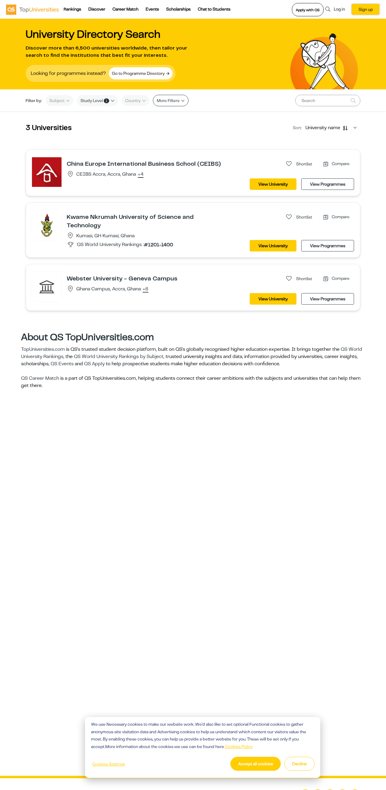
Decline (299, 763)
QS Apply (94, 364)
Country (133, 100)
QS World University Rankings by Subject (118, 356)
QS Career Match (40, 378)
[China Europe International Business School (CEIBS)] (47, 172)
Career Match (125, 9)
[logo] (32, 9)
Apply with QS (308, 10)
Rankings (72, 9)
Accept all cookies (255, 763)
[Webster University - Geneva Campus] (47, 286)
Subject (57, 100)
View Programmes (327, 184)
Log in (339, 9)
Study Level (94, 100)
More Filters (168, 100)
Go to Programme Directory (139, 73)
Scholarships (178, 9)
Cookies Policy (239, 746)
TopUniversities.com (43, 349)
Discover (96, 9)
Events (152, 9)
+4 (141, 174)
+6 (145, 289)
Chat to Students (214, 9)
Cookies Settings (108, 764)
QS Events (62, 364)
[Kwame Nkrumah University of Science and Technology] (47, 225)
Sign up (366, 9)
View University (273, 184)
